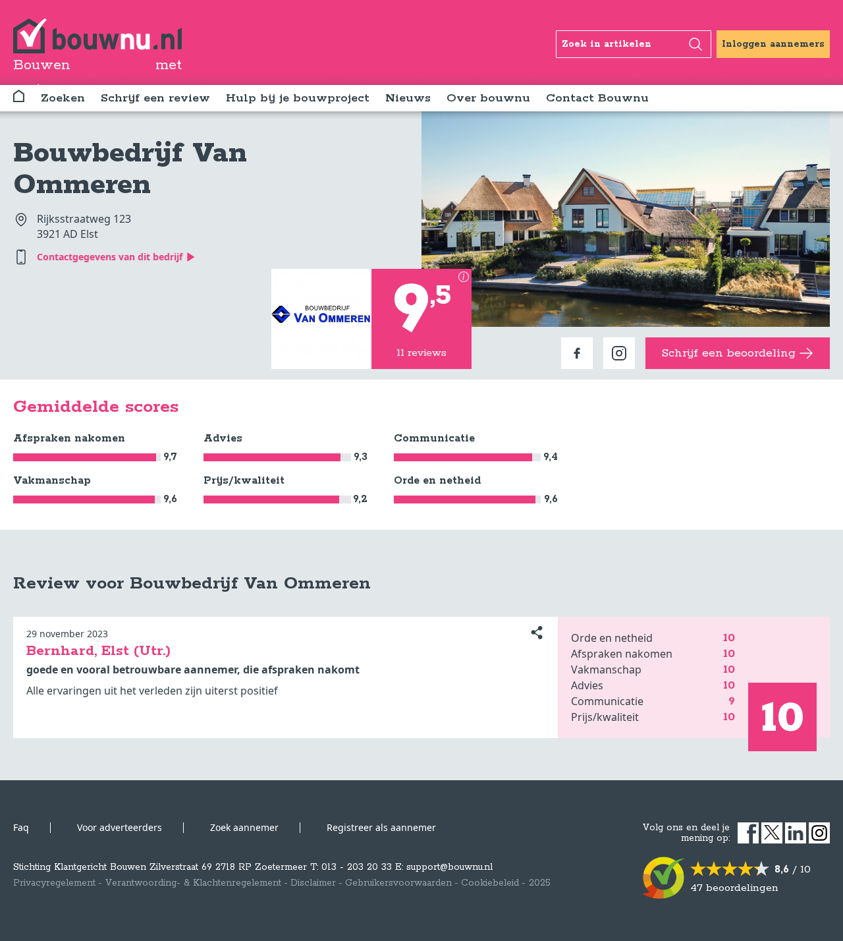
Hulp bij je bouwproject (297, 98)
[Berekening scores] (463, 276)
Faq (21, 827)
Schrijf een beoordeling (728, 353)
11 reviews (421, 353)
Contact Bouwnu (597, 98)
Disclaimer (313, 883)
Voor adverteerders (119, 827)
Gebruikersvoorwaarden (398, 883)
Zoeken (63, 98)
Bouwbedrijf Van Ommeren (130, 169)
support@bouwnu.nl (449, 867)
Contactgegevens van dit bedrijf (109, 256)
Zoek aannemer (244, 827)
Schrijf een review (155, 98)
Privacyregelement (54, 883)
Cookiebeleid (490, 883)
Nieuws (408, 98)
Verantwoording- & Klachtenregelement (193, 883)
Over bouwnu (488, 98)
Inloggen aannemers (773, 44)
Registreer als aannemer (381, 827)
